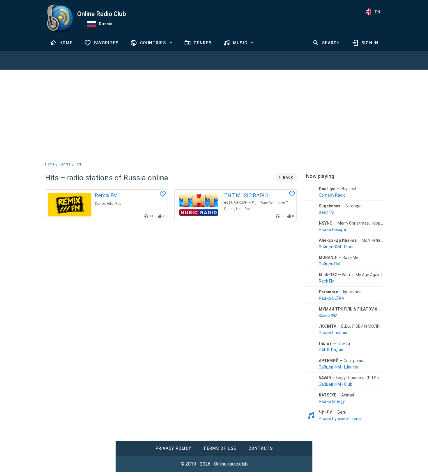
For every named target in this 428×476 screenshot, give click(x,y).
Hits (110, 204)
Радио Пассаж (333, 332)
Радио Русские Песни (340, 418)
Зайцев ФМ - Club (335, 384)
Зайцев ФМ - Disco (337, 246)
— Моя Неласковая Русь (351, 240)
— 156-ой (334, 343)
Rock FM (327, 281)
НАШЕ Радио (331, 350)
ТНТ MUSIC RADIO (246, 195)
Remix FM (106, 195)
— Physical (337, 188)
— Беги (332, 412)
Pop (118, 204)
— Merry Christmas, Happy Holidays (351, 223)
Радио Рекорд (332, 229)
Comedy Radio (332, 195)
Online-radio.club (231, 464)
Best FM (326, 212)
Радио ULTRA (331, 298)
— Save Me (338, 257)
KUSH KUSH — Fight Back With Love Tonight (260, 203)
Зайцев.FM (329, 264)
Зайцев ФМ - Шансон (339, 367)
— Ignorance (340, 292)
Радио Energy (332, 401)
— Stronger (340, 206)
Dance (100, 204)
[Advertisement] (214, 115)
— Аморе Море (351, 309)
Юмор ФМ (328, 315)
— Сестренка (342, 360)
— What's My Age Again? (351, 274)
